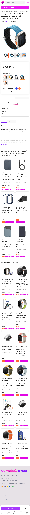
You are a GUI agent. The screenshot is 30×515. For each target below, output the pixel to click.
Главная (3, 11)
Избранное (13, 21)
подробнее (4, 144)
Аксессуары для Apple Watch (12, 11)
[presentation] (3, 37)
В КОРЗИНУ (10, 508)
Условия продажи (21, 483)
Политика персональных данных (8, 483)
